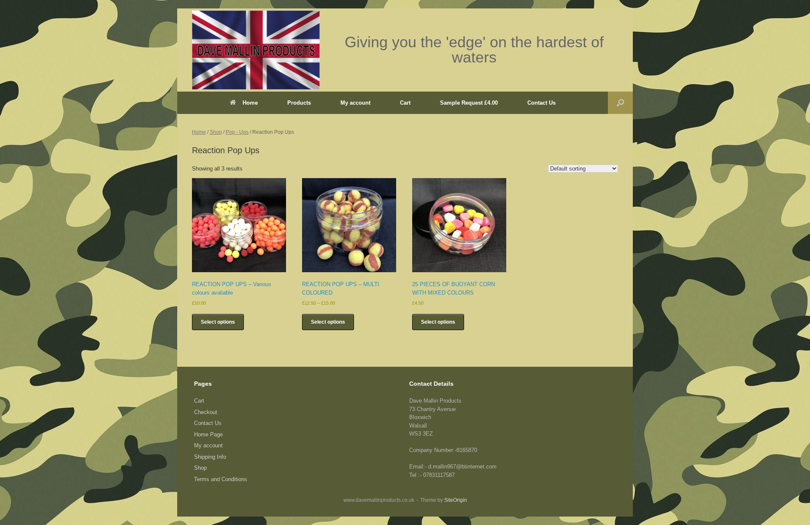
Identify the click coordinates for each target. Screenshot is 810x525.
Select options (218, 322)
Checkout (205, 412)
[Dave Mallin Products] (256, 50)
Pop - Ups (237, 132)
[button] (620, 103)
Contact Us (541, 103)
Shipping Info (210, 457)
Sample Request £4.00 (469, 103)
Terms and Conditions (220, 479)
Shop (216, 132)
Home (250, 103)
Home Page (208, 434)
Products (299, 103)
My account (355, 103)
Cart (405, 103)
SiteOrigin (455, 500)
